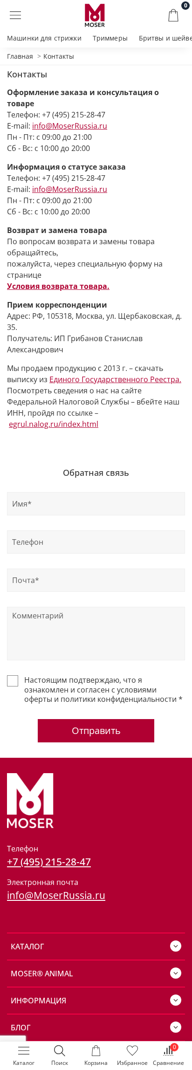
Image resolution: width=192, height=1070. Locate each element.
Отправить (96, 730)
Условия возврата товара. (58, 286)
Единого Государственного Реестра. (115, 379)
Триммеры (110, 38)
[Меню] (15, 15)
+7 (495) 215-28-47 (49, 861)
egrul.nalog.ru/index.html (53, 424)
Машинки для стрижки (44, 38)
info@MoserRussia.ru (69, 126)
